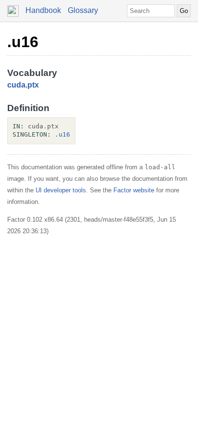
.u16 (22, 41)
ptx (33, 85)
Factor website (133, 190)
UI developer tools (61, 190)
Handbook (43, 10)
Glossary (83, 10)
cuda (16, 85)
